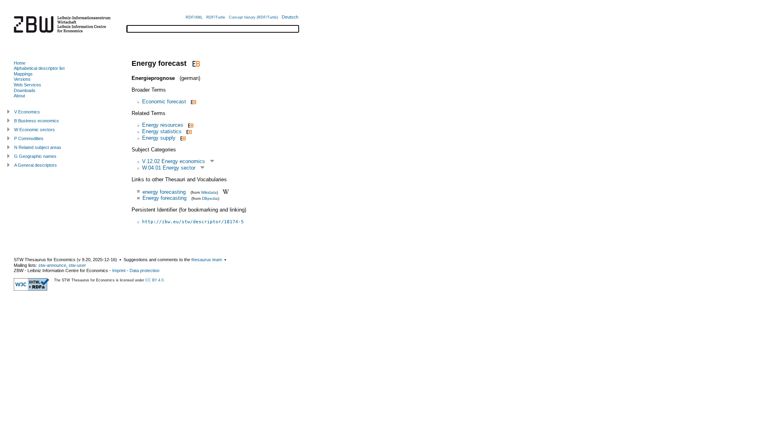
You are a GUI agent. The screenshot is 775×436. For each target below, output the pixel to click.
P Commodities (29, 138)
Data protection (144, 270)
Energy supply (159, 138)
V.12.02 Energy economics (173, 161)
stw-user (77, 265)
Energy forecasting (164, 198)
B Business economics (36, 120)
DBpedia (210, 198)
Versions (22, 79)
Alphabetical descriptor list (39, 68)
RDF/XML (194, 17)
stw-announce (52, 265)
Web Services (27, 84)
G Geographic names (35, 156)
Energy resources (162, 125)
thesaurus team (206, 259)
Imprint (119, 270)
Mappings (23, 73)
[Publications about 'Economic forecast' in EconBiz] (192, 102)
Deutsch (290, 17)
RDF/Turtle (215, 17)
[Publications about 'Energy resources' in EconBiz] (189, 125)
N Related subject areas (37, 147)
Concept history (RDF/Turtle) (253, 17)
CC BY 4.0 (154, 280)
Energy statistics (162, 131)
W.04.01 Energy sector (168, 168)
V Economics (27, 111)
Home (19, 63)
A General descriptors (35, 165)
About (19, 95)
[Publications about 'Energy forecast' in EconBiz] (195, 63)
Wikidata (209, 192)
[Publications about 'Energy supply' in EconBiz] (182, 138)
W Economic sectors (34, 129)
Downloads (25, 90)
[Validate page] (31, 289)
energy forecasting (164, 192)
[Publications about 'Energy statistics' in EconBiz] (188, 131)
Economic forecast (164, 102)
